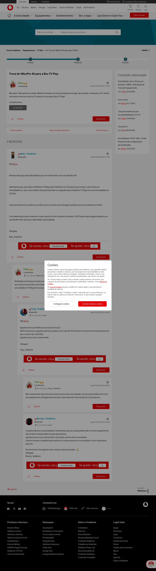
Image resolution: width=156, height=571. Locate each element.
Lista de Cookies (56, 287)
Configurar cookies (61, 304)
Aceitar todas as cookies (92, 304)
